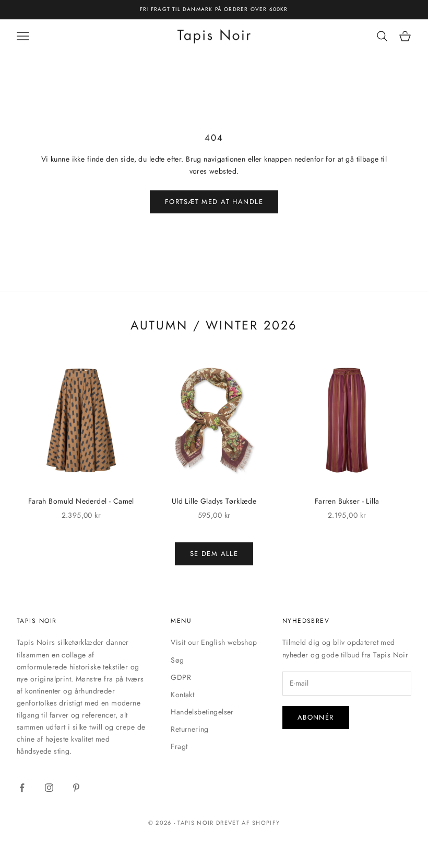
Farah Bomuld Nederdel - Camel (81, 501)
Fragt (179, 746)
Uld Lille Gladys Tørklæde (214, 501)
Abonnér (316, 717)
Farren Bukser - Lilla (347, 501)
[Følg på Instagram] (49, 787)
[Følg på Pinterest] (76, 787)
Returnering (190, 729)
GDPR (181, 677)
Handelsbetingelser (202, 712)
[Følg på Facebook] (22, 787)
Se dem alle (214, 554)
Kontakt (182, 694)
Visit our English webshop (214, 642)
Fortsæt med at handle (214, 202)
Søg (177, 660)
